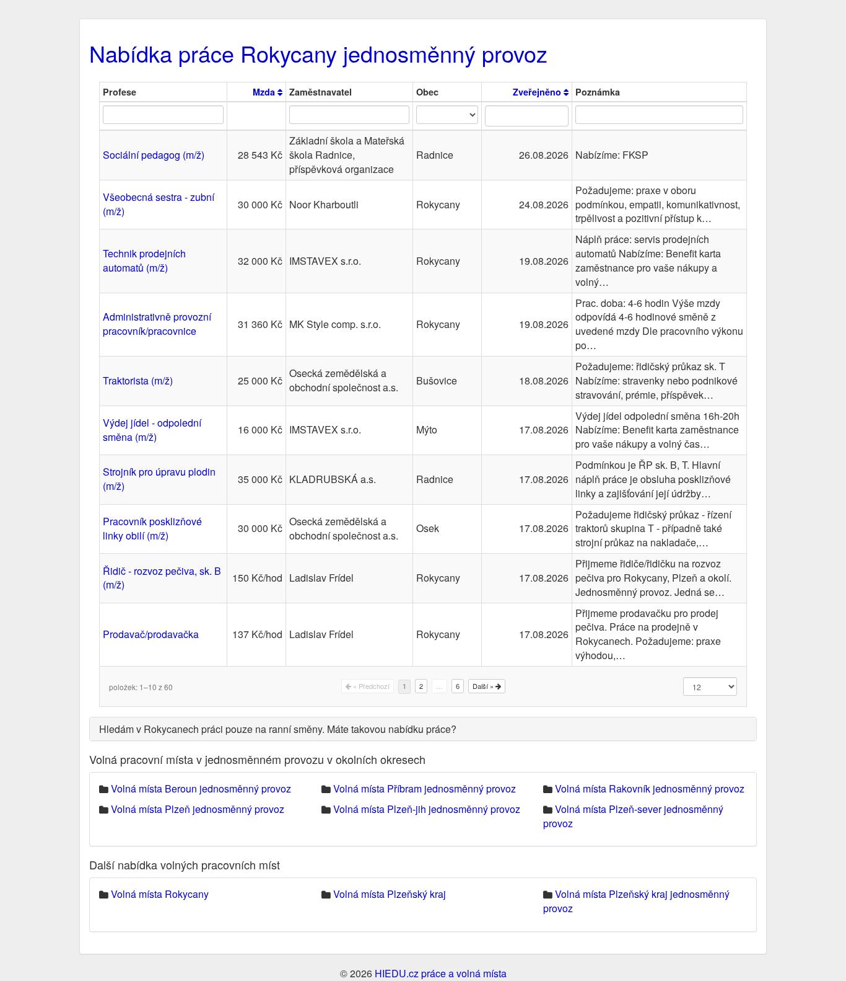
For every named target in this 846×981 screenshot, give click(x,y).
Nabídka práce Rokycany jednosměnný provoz (318, 53)
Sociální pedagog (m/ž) (153, 155)
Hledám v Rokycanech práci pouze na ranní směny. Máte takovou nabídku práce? (277, 729)
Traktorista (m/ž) (138, 380)
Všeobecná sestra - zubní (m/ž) (158, 204)
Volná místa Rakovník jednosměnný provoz (649, 788)
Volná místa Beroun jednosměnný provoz (201, 788)
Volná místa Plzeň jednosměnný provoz (197, 809)
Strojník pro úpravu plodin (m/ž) (159, 478)
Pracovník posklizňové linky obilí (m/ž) (152, 528)
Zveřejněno (538, 92)
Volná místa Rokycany (160, 894)
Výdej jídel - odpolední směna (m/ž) (152, 429)
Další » (484, 686)
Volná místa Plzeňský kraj (389, 894)
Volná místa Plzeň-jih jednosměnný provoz (426, 809)
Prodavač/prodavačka (151, 634)
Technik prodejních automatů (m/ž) (144, 260)
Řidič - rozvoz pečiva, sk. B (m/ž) (162, 578)
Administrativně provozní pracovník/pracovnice (157, 323)
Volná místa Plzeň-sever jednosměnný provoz (633, 816)
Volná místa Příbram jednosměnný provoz (424, 788)
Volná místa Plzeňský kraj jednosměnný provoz (636, 901)
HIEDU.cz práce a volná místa (441, 973)
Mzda (265, 92)
